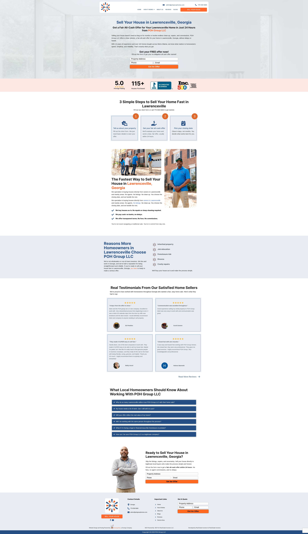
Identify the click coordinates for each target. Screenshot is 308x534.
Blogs (175, 9)
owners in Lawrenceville (151, 200)
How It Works (148, 9)
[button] (154, 9)
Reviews (168, 9)
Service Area (161, 520)
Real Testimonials (126, 287)
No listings (137, 203)
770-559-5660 (202, 5)
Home (139, 9)
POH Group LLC (157, 30)
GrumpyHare (117, 527)
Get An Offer (154, 67)
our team (134, 268)
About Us (160, 9)
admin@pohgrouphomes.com (175, 5)
